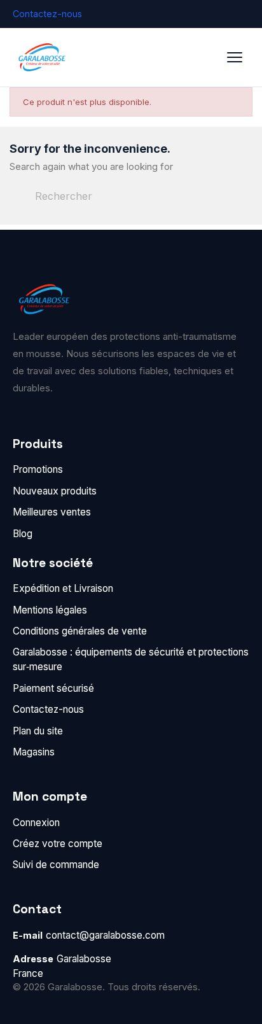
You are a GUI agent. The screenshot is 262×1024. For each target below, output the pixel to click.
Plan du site (38, 731)
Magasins (34, 752)
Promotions (38, 469)
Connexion (36, 823)
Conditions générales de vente (80, 631)
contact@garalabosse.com (105, 935)
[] (191, 205)
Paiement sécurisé (53, 688)
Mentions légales (50, 610)
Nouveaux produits (55, 491)
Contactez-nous (47, 13)
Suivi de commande (56, 865)
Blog (22, 534)
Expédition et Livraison (63, 588)
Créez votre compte (57, 844)
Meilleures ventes (52, 512)
